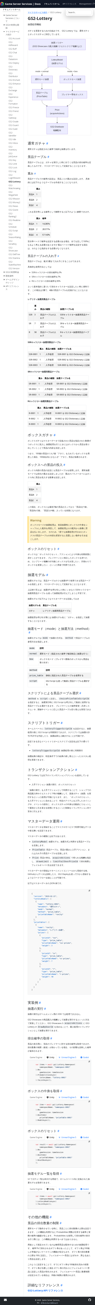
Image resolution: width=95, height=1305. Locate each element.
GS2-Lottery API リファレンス (45, 1290)
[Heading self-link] (46, 143)
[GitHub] (89, 1300)
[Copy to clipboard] (89, 890)
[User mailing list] (5, 1300)
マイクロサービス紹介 (38, 12)
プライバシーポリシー (49, 1303)
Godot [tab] (86, 1057)
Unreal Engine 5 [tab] (68, 1057)
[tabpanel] (59, 1072)
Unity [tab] (51, 1057)
